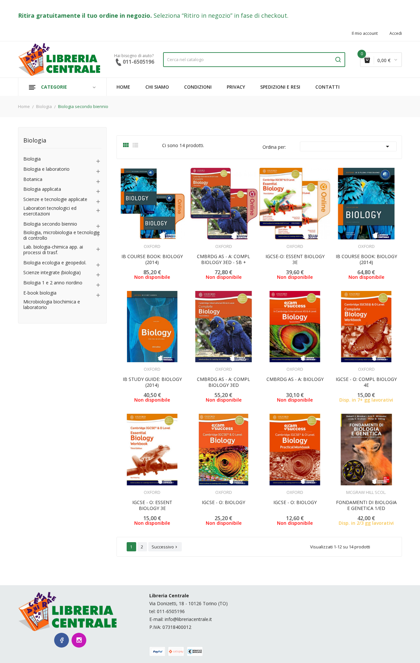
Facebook (61, 640)
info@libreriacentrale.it (188, 619)
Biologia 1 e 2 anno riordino (52, 283)
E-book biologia (39, 293)
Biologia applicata (42, 189)
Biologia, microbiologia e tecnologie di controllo (61, 235)
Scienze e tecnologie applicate (55, 199)
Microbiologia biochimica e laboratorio (51, 304)
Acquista (372, 365)
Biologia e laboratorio (46, 169)
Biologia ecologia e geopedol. (54, 263)
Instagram (79, 640)
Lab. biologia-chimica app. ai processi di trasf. (53, 249)
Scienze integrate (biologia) (52, 273)
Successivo (165, 547)
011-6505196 (171, 611)
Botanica (32, 179)
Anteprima (134, 242)
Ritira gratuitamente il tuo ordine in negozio (84, 15)
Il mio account (365, 33)
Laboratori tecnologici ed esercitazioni (49, 211)
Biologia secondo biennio (50, 224)
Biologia (34, 140)
